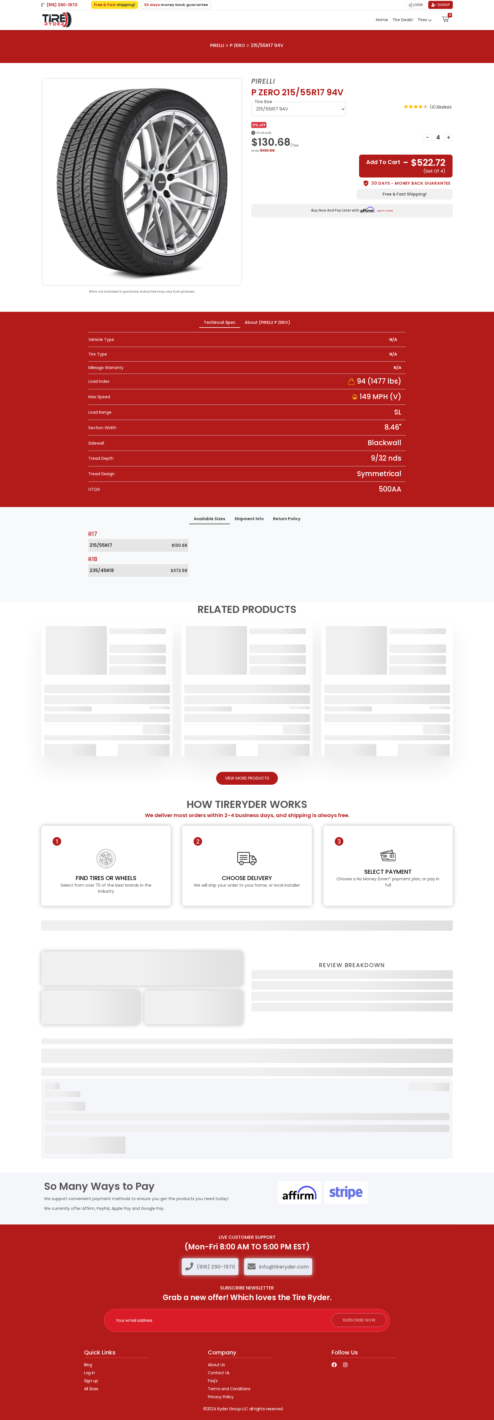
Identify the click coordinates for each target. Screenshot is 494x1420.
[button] (445, 18)
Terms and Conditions (229, 1389)
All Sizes (91, 1389)
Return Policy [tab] (286, 519)
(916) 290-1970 (216, 1266)
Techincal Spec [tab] (220, 322)
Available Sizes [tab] (209, 519)
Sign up (91, 1381)
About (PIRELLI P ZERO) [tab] (267, 322)
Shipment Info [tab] (249, 519)
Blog (88, 1365)
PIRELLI (217, 45)
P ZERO (237, 45)
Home (382, 20)
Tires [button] (423, 20)
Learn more (385, 210)
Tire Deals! (403, 20)
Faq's (212, 1381)
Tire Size (263, 101)
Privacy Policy (220, 1397)
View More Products (247, 778)
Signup (443, 4)
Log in (89, 1373)
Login (417, 4)
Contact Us (219, 1373)
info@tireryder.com (284, 1266)
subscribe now (358, 1320)
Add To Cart (70, 750)
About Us (216, 1365)
